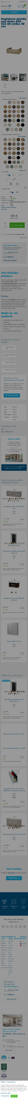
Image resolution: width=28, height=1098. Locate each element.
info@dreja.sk (10, 257)
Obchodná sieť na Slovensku (10, 943)
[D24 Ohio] (18, 111)
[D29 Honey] (18, 116)
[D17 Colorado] (18, 107)
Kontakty (3, 941)
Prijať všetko (14, 1096)
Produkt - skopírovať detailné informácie (8, 208)
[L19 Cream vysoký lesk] (5, 125)
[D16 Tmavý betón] (14, 107)
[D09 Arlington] (5, 107)
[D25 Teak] (22, 111)
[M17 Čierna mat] (22, 125)
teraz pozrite (11, 873)
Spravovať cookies (5, 1093)
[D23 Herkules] (14, 111)
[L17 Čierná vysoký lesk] (18, 158)
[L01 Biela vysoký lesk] (5, 158)
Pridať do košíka (19, 225)
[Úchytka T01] (7, 175)
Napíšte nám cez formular (10, 260)
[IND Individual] (20, 129)
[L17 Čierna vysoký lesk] (18, 120)
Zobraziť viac (8, 93)
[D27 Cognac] (9, 116)
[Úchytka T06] (14, 179)
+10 (14, 502)
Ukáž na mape (8, 1050)
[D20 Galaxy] (22, 107)
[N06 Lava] (5, 120)
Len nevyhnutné (5, 1096)
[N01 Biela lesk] (5, 102)
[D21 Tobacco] (5, 111)
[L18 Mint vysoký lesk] (22, 120)
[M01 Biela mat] (14, 125)
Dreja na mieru (4, 947)
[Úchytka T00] (17, 184)
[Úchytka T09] (20, 179)
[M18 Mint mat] (7, 129)
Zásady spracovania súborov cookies (4, 965)
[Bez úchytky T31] (11, 184)
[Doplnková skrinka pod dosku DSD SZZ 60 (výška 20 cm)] (5, 77)
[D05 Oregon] (18, 102)
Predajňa (10, 956)
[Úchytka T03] (20, 175)
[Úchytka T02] (14, 175)
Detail (22, 519)
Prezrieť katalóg (13, 878)
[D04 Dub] (14, 102)
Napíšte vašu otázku (12, 999)
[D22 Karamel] (9, 111)
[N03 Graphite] (22, 116)
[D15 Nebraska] (9, 107)
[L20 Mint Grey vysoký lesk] (9, 125)
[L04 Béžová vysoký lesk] (14, 120)
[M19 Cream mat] (12, 129)
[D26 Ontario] (5, 116)
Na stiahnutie (11, 958)
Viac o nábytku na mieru (12, 395)
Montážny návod (8, 431)
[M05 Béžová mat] (18, 125)
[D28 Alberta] (14, 116)
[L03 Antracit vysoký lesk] (9, 120)
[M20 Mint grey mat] (16, 129)
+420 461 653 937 (7, 1)
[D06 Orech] (22, 102)
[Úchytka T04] (7, 179)
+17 (14, 547)
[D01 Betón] (9, 102)
